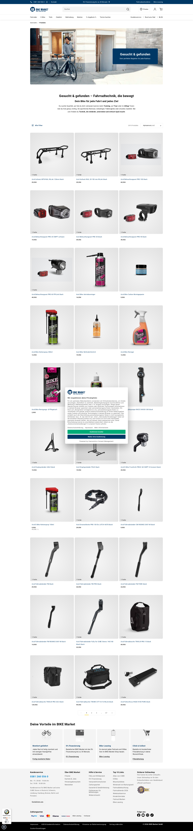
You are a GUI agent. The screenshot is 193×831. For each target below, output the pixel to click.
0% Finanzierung (72, 757)
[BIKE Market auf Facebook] (138, 816)
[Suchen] (128, 9)
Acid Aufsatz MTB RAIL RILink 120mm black (48, 179)
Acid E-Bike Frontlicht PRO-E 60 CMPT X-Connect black (141, 467)
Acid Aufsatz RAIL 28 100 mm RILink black (91, 179)
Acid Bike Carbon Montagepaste (132, 294)
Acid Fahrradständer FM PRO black (88, 584)
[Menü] (10, 809)
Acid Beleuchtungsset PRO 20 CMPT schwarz (48, 237)
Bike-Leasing (104, 757)
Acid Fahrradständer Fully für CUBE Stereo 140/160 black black (94, 643)
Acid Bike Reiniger (127, 352)
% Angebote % (91, 17)
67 (106, 713)
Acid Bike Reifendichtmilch (86, 352)
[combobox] (96, 9)
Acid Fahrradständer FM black (42, 584)
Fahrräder (33, 17)
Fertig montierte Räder (41, 759)
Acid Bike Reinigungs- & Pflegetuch (44, 409)
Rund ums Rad (150, 17)
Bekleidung (69, 17)
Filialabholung (138, 759)
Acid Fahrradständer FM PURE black (134, 584)
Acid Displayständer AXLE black (43, 467)
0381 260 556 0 (39, 776)
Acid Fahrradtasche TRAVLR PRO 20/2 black (48, 702)
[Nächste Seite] (112, 713)
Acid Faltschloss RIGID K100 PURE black (135, 702)
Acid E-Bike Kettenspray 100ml (43, 525)
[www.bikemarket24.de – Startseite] (39, 9)
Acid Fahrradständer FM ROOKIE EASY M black (49, 642)
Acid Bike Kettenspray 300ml (42, 352)
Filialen (145, 9)
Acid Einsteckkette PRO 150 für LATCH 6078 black (94, 525)
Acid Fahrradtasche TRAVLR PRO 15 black (136, 642)
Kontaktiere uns (37, 802)
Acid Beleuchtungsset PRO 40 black (134, 237)
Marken (80, 17)
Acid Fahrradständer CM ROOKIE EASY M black (138, 525)
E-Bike (43, 17)
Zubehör (59, 17)
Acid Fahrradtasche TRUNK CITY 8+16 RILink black (94, 702)
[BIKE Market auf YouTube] (143, 816)
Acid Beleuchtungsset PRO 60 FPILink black (47, 294)
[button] (4, 827)
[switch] (7, 822)
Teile (50, 17)
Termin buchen (105, 17)
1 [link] (86, 713)
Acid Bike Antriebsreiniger (85, 294)
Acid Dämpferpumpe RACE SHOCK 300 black (137, 409)
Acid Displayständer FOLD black (88, 467)
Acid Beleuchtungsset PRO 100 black (134, 179)
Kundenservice (136, 17)
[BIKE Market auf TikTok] (152, 816)
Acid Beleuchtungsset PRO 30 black (89, 237)
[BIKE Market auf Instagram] (147, 816)
